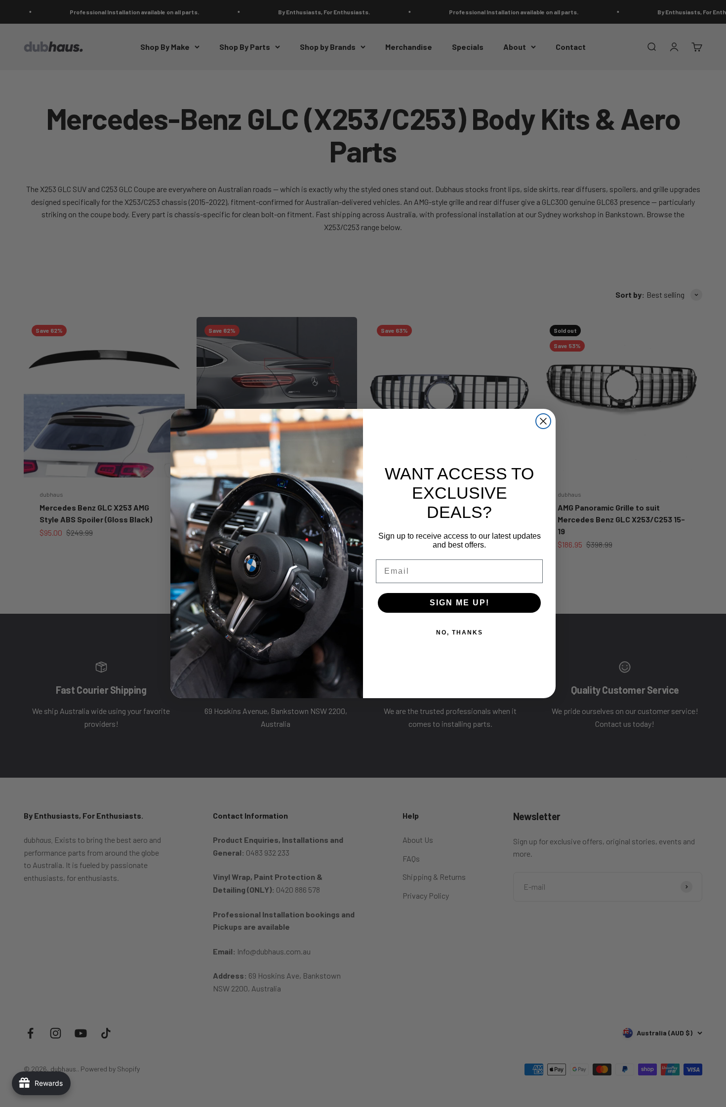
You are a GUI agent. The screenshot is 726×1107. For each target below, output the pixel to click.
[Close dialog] (543, 421)
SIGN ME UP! (459, 602)
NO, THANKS (459, 632)
